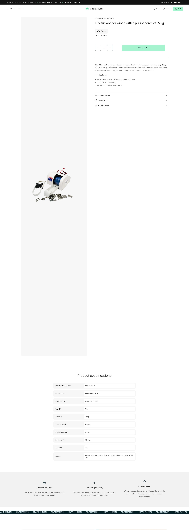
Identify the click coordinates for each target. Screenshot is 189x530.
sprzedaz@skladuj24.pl (72, 2)
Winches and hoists (107, 18)
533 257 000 (43, 2)
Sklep (97, 18)
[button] (10, 9)
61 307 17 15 (52, 2)
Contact (21, 9)
